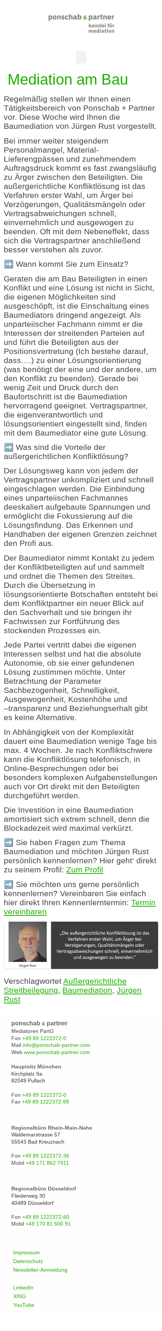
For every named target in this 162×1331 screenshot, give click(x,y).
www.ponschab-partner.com (57, 1052)
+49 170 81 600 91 (48, 1224)
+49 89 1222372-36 (45, 1156)
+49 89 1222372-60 (45, 1217)
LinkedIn (23, 1288)
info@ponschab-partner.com (56, 1045)
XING (19, 1296)
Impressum (26, 1252)
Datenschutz (28, 1261)
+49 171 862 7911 (47, 1163)
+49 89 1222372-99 (45, 1102)
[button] (81, 57)
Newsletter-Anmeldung (40, 1270)
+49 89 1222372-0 (44, 1038)
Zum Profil (84, 869)
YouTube (23, 1305)
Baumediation (87, 990)
